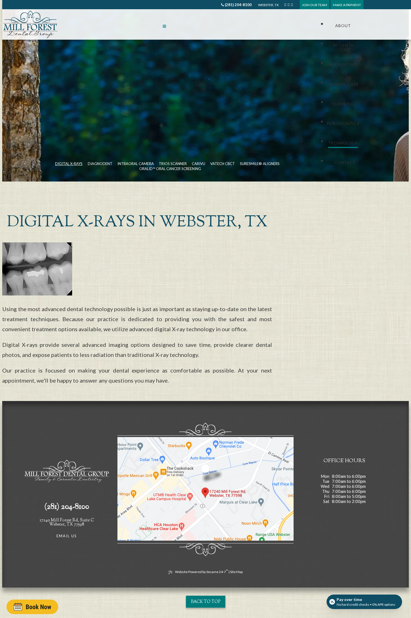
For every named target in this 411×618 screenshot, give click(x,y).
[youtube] (292, 4)
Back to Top (205, 602)
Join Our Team (314, 5)
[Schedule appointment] (32, 607)
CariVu (198, 163)
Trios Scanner (173, 163)
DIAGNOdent (100, 163)
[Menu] (164, 26)
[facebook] (285, 4)
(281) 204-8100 (238, 5)
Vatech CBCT (222, 163)
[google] (288, 4)
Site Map (236, 572)
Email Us (66, 536)
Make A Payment (347, 5)
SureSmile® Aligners (260, 163)
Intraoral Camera (135, 163)
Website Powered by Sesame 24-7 (201, 571)
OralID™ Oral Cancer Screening (170, 168)
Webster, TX (268, 5)
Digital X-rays (68, 163)
